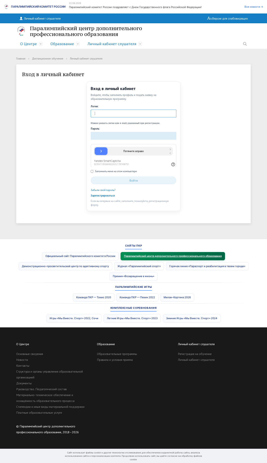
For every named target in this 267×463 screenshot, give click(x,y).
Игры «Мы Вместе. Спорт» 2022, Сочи (74, 318)
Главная (20, 58)
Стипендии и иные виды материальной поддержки (50, 407)
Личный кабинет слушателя (42, 18)
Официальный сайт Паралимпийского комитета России (80, 256)
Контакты (22, 366)
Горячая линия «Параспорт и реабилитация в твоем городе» (207, 266)
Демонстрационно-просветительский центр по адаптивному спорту (65, 266)
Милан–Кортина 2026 (177, 297)
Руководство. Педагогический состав (41, 389)
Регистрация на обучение (195, 354)
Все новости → (254, 6)
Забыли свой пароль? (103, 190)
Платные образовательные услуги (39, 412)
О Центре (28, 43)
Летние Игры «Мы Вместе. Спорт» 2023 (132, 318)
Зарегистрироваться (103, 195)
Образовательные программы (117, 354)
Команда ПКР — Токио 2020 (93, 297)
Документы (24, 383)
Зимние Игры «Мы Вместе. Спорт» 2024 (191, 318)
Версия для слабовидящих (230, 18)
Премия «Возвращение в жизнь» (133, 276)
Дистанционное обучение (47, 58)
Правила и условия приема (115, 360)
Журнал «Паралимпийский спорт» (139, 266)
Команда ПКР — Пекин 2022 (137, 297)
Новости (22, 360)
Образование (62, 43)
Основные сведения (29, 354)
